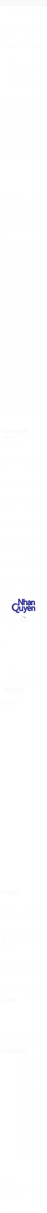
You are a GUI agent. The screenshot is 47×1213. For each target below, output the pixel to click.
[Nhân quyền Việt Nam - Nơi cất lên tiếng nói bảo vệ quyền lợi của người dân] (23, 606)
